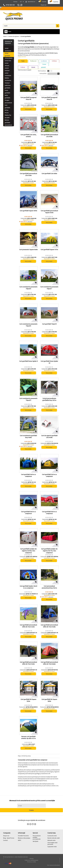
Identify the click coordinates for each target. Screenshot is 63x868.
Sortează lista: (43, 73)
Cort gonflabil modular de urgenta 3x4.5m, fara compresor (28, 551)
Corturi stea (8, 60)
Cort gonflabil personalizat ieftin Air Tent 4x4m (49, 626)
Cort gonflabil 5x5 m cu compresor (49, 475)
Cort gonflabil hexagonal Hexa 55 (49, 98)
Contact (15, 1)
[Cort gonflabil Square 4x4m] (28, 199)
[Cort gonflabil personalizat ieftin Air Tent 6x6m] (49, 651)
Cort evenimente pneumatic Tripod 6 (28, 288)
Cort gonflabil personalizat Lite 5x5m (28, 174)
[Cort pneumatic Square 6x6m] (28, 238)
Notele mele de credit (53, 838)
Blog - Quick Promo (8, 838)
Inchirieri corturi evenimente (8, 73)
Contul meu (51, 833)
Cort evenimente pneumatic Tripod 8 (28, 325)
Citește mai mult (22, 56)
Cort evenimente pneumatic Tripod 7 (49, 288)
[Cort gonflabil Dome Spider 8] (28, 350)
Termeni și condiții (31, 862)
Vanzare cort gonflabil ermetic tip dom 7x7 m (28, 737)
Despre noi (43, 5)
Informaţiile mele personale (52, 843)
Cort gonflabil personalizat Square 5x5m (49, 211)
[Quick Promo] (31, 16)
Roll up (6, 110)
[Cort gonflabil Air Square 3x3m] (28, 688)
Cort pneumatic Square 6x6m (28, 249)
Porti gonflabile (7, 106)
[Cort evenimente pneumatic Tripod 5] (28, 387)
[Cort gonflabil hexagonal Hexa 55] (49, 86)
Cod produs (24, 105)
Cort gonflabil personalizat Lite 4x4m (49, 135)
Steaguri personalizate (8, 101)
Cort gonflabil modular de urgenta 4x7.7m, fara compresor (49, 551)
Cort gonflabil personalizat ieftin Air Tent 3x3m (28, 626)
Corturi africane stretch (7, 65)
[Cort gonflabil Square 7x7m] (49, 238)
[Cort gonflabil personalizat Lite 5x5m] (28, 162)
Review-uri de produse (24, 838)
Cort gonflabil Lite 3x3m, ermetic (28, 135)
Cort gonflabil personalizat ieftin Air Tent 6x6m (49, 663)
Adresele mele (51, 840)
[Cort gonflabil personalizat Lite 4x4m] (49, 123)
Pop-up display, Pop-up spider (8, 115)
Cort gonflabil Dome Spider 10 (49, 362)
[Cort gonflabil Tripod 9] (49, 312)
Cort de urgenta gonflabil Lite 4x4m (49, 436)
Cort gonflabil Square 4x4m (28, 211)
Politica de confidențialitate (31, 860)
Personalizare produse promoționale (37, 837)
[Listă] (51, 71)
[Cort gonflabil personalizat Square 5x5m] (49, 199)
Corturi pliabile (9, 58)
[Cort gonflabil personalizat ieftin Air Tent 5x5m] (28, 651)
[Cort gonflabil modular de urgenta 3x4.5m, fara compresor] (28, 537)
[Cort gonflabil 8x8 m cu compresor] (49, 500)
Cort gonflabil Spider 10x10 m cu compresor (28, 587)
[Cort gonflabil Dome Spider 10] (49, 350)
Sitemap (31, 858)
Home (4, 36)
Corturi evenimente (8, 49)
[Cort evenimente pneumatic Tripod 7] (49, 275)
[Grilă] (48, 71)
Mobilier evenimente (8, 79)
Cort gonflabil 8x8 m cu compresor (49, 512)
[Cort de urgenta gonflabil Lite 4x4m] (49, 424)
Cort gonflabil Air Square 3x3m (28, 700)
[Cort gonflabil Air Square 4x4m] (49, 688)
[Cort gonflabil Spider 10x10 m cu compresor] (28, 574)
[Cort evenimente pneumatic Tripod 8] (28, 312)
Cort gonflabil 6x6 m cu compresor (28, 512)
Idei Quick (35, 841)
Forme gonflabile (7, 92)
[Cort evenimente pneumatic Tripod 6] (28, 275)
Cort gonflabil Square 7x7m (49, 249)
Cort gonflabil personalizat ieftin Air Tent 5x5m (28, 663)
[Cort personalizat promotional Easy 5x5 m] (49, 574)
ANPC (19, 840)
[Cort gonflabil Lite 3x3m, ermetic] (28, 123)
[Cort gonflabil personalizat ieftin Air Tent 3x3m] (28, 613)
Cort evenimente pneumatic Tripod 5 (28, 399)
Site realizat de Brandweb (53, 865)
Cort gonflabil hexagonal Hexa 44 (28, 98)
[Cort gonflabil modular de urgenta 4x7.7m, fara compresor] (49, 537)
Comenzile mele (52, 835)
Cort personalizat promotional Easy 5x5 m (49, 587)
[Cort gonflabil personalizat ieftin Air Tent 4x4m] (49, 613)
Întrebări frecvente (23, 835)
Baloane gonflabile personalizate (8, 122)
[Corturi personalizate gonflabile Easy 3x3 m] (49, 387)
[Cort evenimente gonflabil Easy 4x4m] (28, 424)
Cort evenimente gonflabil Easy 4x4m (28, 436)
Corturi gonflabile (7, 54)
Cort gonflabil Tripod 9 (49, 324)
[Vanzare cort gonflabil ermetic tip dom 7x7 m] (28, 725)
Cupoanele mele (52, 846)
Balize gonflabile (7, 96)
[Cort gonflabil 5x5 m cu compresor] (49, 463)
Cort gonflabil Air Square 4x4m (49, 700)
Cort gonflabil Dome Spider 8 (28, 361)
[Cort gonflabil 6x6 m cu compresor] (28, 500)
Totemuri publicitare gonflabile (7, 85)
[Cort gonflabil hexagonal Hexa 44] (28, 86)
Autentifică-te (31, 1)
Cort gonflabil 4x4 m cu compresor (28, 475)
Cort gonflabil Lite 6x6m (49, 173)
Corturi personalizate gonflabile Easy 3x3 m (49, 399)
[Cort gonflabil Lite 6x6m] (49, 162)
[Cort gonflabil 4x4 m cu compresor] (28, 463)
